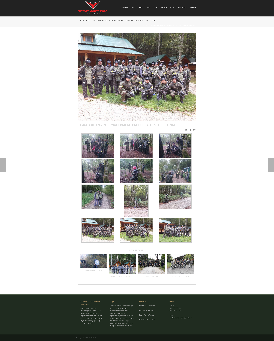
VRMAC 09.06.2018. (151, 276)
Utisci (172, 7)
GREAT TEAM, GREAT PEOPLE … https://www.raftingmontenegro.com (123, 276)
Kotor (147, 7)
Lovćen (155, 7)
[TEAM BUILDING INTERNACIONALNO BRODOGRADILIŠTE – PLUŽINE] (137, 77)
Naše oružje (182, 7)
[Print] (186, 130)
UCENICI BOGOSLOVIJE (180, 276)
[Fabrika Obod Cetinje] (93, 261)
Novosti (164, 7)
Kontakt (193, 7)
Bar (132, 7)
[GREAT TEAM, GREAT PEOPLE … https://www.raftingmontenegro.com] (122, 264)
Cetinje (139, 7)
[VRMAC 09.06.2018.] (151, 264)
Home (142, 25)
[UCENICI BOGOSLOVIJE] (180, 264)
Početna (125, 7)
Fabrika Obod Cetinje (93, 270)
